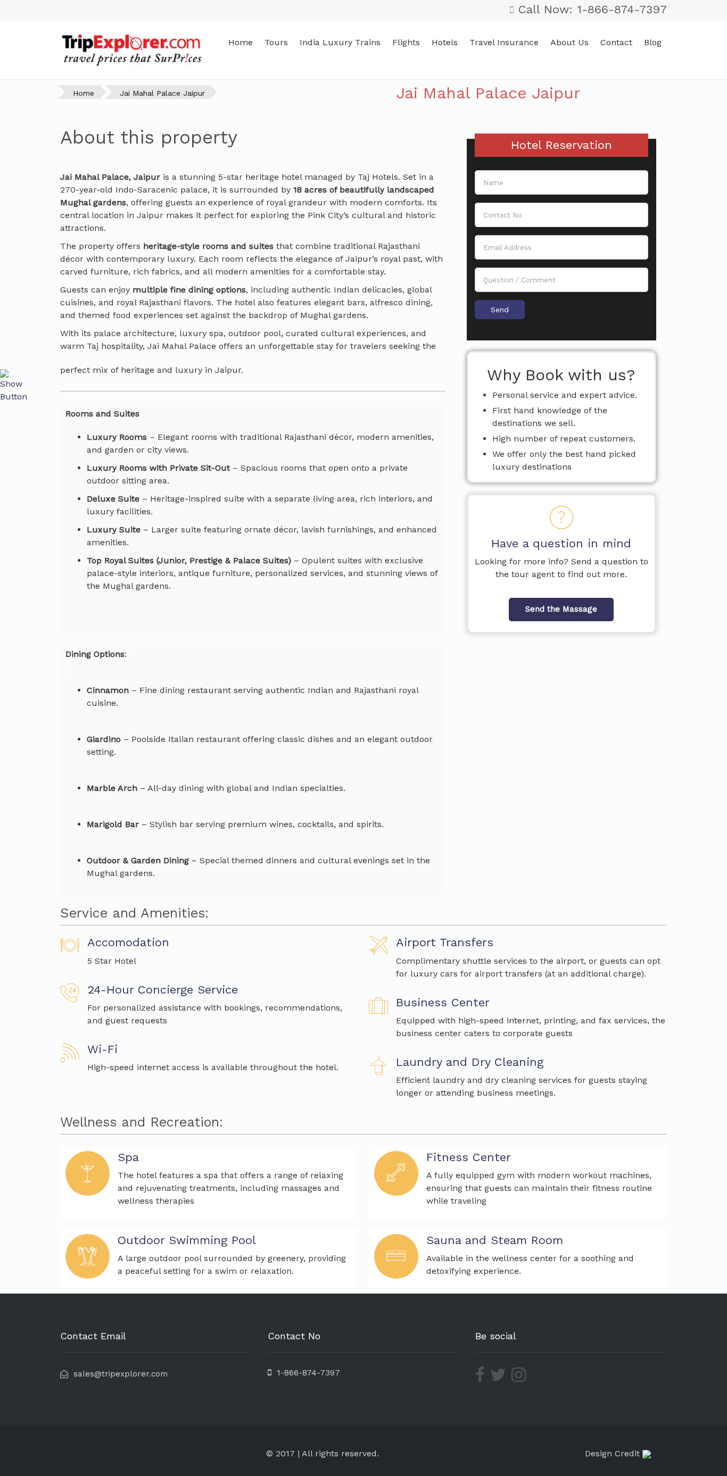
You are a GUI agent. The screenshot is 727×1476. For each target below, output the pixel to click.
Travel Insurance (504, 42)
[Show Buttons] (13, 385)
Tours (276, 42)
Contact (616, 42)
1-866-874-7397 (305, 1372)
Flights (406, 42)
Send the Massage (561, 609)
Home (240, 42)
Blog (653, 42)
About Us (569, 42)
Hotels (445, 42)
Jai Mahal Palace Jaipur (162, 93)
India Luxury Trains (340, 42)
